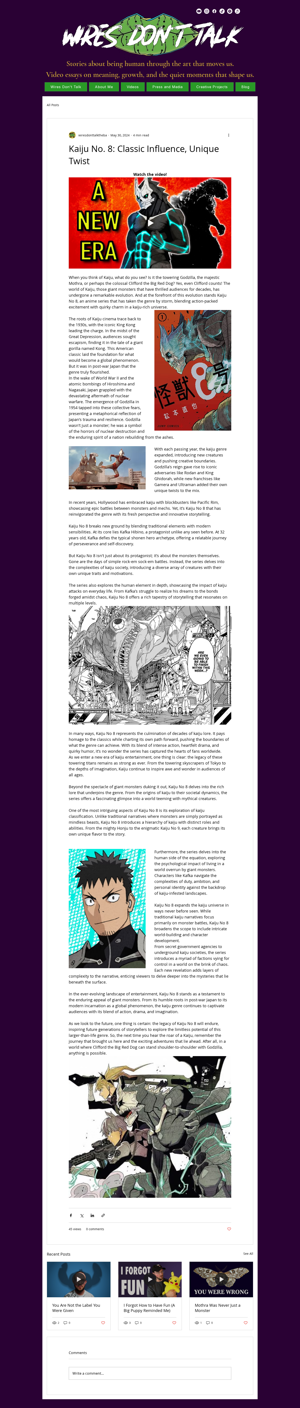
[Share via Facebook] (71, 1215)
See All (248, 1253)
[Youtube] (199, 11)
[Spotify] (229, 11)
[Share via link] (103, 1215)
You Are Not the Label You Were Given (76, 1308)
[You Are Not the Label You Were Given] (78, 1279)
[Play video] (150, 223)
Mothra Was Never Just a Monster (217, 1308)
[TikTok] (222, 11)
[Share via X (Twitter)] (82, 1215)
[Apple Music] (237, 11)
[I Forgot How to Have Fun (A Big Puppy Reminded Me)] (150, 1279)
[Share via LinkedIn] (92, 1215)
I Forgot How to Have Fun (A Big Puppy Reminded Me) (149, 1308)
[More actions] (228, 135)
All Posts (53, 105)
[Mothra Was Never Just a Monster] (221, 1279)
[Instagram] (206, 11)
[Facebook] (214, 11)
